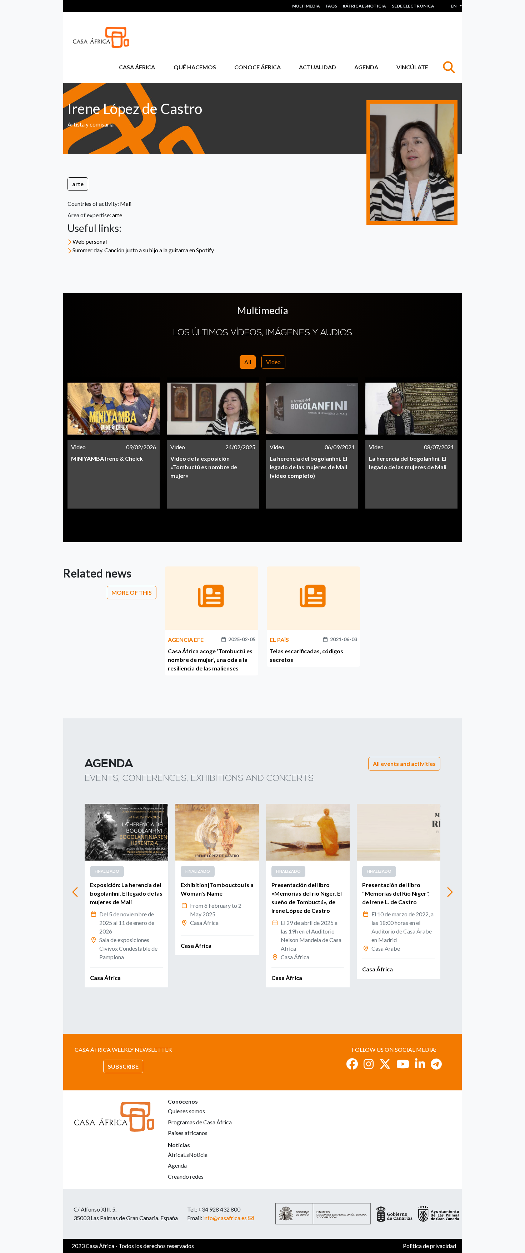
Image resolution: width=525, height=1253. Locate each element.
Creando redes (186, 1176)
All (247, 361)
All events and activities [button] (404, 763)
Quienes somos (186, 1111)
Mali (125, 203)
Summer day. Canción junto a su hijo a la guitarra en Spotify (143, 250)
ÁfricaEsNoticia (188, 1154)
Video (273, 361)
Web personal (89, 241)
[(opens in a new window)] (352, 1063)
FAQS (331, 6)
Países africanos (188, 1132)
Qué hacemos (195, 67)
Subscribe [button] (123, 1066)
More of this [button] (131, 592)
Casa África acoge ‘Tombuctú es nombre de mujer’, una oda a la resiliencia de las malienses (210, 660)
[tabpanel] (114, 443)
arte (78, 183)
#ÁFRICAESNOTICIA (364, 6)
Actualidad (317, 67)
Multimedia (306, 6)
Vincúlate (412, 67)
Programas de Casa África (200, 1122)
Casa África (137, 67)
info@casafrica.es (225, 1217)
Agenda (366, 67)
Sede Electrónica (413, 6)
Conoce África (257, 67)
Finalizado (107, 871)
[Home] (103, 37)
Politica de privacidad (429, 1245)
